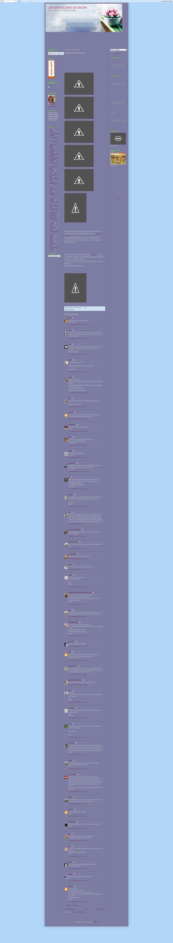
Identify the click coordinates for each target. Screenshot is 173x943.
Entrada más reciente (70, 909)
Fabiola (70, 451)
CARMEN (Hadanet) (73, 622)
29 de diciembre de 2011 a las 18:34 (77, 828)
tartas (51, 239)
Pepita (70, 723)
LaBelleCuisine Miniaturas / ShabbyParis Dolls (80, 592)
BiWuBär (70, 494)
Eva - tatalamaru (72, 774)
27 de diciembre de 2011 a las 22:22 (77, 431)
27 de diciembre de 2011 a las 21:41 (77, 407)
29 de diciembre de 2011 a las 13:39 (77, 791)
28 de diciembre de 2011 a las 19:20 (77, 685)
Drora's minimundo (73, 542)
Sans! (69, 610)
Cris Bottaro (71, 743)
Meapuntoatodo (72, 666)
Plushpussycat (72, 822)
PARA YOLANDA (54, 219)
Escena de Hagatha (52, 151)
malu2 (70, 377)
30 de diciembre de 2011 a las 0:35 (77, 840)
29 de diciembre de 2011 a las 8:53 (77, 769)
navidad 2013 (53, 217)
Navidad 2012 (53, 215)
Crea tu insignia (51, 89)
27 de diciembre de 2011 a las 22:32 (77, 445)
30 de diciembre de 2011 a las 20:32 (77, 901)
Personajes (53, 227)
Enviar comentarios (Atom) (78, 912)
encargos (52, 148)
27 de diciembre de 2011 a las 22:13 (77, 419)
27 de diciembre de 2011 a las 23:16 (77, 471)
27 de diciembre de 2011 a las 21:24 (77, 338)
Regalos (72, 309)
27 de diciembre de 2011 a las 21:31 (77, 354)
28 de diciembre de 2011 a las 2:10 (77, 536)
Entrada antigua (100, 909)
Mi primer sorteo (54, 209)
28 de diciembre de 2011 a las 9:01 (77, 559)
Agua (51, 129)
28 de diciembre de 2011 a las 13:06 (77, 616)
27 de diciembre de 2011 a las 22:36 (77, 457)
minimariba (71, 708)
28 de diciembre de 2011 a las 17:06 (77, 646)
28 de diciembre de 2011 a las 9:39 (77, 569)
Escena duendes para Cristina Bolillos (54, 159)
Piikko (69, 437)
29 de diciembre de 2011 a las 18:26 (77, 816)
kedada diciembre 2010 (54, 193)
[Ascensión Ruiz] (49, 87)
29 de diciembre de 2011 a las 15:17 (77, 804)
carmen (70, 564)
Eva (69, 477)
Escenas (52, 170)
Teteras (52, 241)
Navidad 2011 (53, 213)
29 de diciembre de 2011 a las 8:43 (77, 755)
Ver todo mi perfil (52, 106)
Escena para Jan (54, 163)
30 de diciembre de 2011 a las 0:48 (77, 856)
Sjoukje (70, 575)
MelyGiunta (71, 641)
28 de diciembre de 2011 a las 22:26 (77, 718)
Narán (70, 360)
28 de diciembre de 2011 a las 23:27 (77, 737)
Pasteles (52, 223)
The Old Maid (71, 424)
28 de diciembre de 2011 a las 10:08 (77, 587)
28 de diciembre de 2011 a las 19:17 (77, 674)
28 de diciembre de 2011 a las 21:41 (77, 702)
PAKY (69, 512)
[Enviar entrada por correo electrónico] (85, 307)
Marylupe (94, 254)
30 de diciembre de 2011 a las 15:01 (77, 880)
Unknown (70, 412)
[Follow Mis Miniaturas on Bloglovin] (56, 54)
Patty (69, 398)
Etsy (51, 172)
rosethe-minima (72, 554)
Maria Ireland (71, 463)
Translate (116, 53)
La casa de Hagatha (52, 199)
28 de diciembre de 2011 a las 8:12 (77, 548)
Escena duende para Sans (54, 155)
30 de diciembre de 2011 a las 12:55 (77, 868)
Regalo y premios (54, 231)
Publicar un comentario (72, 905)
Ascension (52, 104)
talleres (52, 237)
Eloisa (70, 330)
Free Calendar (117, 198)
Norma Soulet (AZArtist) (74, 529)
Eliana (69, 318)
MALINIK (70, 874)
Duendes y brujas (54, 141)
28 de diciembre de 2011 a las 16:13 (77, 636)
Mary (69, 344)
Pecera (51, 225)
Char (69, 846)
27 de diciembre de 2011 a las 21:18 (77, 324)
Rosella (70, 862)
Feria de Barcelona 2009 (54, 183)
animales (52, 131)
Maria (69, 690)
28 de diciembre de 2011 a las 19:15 (77, 660)
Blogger (96, 922)
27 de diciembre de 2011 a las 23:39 (77, 506)
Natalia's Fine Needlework (75, 680)
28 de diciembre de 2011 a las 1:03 (77, 524)
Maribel (70, 760)
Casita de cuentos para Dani (54, 134)
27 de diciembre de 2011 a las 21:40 (77, 393)
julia (69, 834)
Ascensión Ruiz (51, 85)
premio (52, 229)
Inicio (86, 909)
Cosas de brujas (54, 137)
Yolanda (70, 797)
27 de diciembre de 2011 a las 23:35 (77, 489)
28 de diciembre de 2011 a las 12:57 (77, 604)
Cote (69, 652)
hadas (51, 187)
